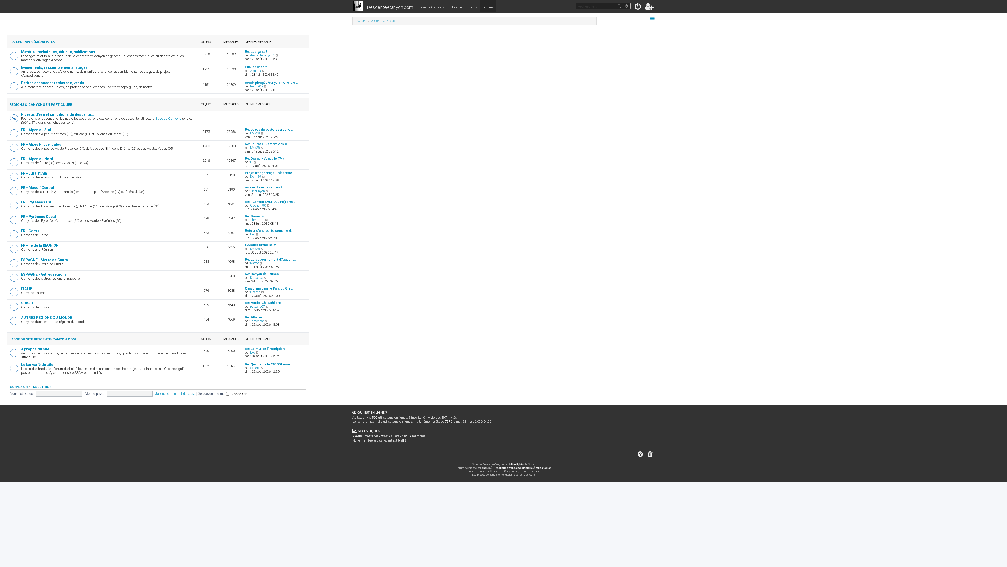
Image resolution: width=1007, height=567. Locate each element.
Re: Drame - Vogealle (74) (264, 158)
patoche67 (257, 306)
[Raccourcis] (653, 18)
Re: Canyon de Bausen (262, 274)
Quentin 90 (258, 205)
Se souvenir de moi (212, 394)
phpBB (486, 467)
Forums (488, 7)
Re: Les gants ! (256, 52)
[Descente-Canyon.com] (358, 6)
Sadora (255, 368)
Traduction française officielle (513, 467)
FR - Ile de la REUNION (40, 245)
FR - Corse (30, 231)
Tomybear (257, 321)
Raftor (254, 263)
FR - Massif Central (37, 188)
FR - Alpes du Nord (37, 159)
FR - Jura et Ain (34, 173)
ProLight (516, 464)
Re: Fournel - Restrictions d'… (267, 144)
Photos (472, 7)
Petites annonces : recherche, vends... (54, 83)
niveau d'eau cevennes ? (263, 187)
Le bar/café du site (37, 365)
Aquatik (255, 71)
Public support (256, 67)
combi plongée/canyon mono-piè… (271, 83)
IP (251, 162)
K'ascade (256, 278)
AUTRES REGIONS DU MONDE (46, 318)
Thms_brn (257, 220)
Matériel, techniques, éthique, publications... (59, 52)
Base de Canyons (431, 7)
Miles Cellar (543, 467)
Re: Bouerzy (254, 216)
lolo (252, 234)
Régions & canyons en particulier (40, 105)
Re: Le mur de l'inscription (265, 349)
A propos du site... (36, 349)
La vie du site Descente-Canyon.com (42, 339)
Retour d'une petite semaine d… (269, 231)
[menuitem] (638, 7)
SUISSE (27, 303)
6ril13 (402, 440)
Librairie (455, 7)
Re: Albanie (253, 317)
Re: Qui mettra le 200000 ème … (269, 364)
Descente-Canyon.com (390, 7)
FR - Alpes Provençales (41, 144)
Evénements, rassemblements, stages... (56, 67)
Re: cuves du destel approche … (269, 130)
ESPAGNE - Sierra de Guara (44, 260)
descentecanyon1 (262, 55)
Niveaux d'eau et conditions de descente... (57, 114)
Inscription (41, 387)
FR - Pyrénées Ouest (38, 216)
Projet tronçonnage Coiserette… (269, 173)
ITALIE (26, 289)
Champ (255, 292)
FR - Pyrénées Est (36, 202)
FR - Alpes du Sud (36, 130)
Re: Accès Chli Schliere (263, 303)
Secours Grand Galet (260, 245)
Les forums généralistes (32, 42)
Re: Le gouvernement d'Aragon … (270, 259)
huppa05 (256, 86)
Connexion (19, 387)
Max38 (255, 133)
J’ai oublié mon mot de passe (175, 394)
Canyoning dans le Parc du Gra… (269, 288)
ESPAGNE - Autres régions (44, 274)
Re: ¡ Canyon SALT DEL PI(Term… (270, 202)
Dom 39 (255, 176)
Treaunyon (257, 191)
